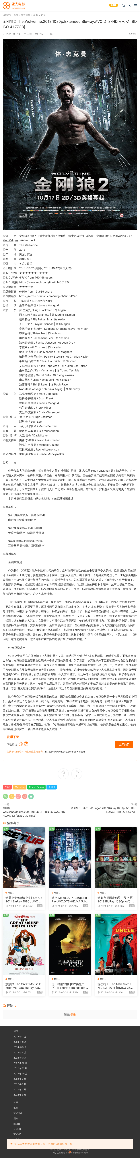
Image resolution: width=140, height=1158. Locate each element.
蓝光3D (17, 1129)
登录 (73, 1014)
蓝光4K (17, 1134)
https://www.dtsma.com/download (65, 751)
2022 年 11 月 (20, 1068)
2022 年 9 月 (19, 1078)
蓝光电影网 (14, 5)
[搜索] (123, 5)
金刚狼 (23, 236)
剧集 (15, 1118)
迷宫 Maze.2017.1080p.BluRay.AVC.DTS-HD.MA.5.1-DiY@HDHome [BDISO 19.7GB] (70, 899)
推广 (135, 33)
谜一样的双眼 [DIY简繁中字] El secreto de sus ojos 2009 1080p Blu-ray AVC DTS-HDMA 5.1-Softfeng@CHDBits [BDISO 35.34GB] (70, 986)
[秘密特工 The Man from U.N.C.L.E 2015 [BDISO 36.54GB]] (116, 944)
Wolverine (119, 236)
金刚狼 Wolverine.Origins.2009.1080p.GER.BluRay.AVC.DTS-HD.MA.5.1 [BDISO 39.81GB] (34, 811)
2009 (7, 787)
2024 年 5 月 (19, 1047)
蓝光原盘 (17, 1113)
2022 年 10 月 (20, 1073)
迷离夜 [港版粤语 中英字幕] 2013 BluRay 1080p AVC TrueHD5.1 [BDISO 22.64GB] (116, 899)
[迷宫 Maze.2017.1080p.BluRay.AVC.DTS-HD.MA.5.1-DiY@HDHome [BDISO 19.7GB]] (70, 857)
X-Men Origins (36, 787)
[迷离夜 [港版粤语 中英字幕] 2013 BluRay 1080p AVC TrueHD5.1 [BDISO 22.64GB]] (116, 857)
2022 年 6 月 (19, 1094)
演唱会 (16, 1123)
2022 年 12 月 (20, 1063)
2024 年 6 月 (19, 1042)
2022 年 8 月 (19, 1084)
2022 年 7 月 (19, 1089)
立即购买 (124, 744)
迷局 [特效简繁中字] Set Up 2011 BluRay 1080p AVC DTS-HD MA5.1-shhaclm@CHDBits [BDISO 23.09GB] (23, 899)
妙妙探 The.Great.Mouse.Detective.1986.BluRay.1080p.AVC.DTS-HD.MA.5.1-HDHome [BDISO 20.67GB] (23, 986)
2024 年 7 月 (19, 1036)
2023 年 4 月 (19, 1052)
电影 (29, 33)
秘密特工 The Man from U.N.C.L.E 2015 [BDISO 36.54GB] (115, 986)
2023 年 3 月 (19, 1057)
